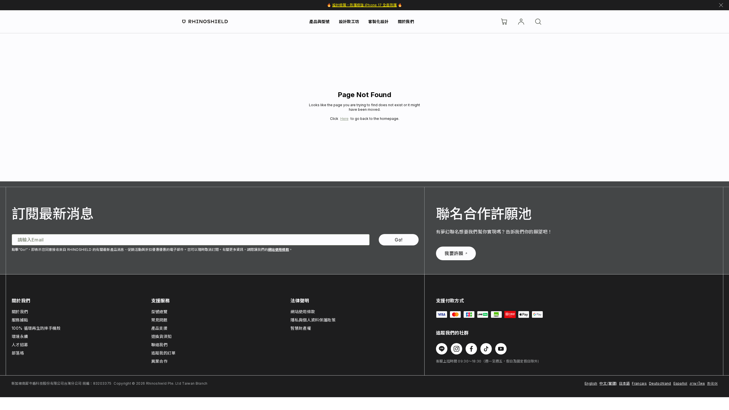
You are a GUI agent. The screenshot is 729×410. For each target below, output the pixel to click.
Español (680, 383)
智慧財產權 (300, 328)
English (591, 383)
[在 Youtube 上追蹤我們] (501, 348)
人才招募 (20, 344)
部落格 (18, 352)
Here (344, 118)
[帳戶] (521, 21)
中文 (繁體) (608, 383)
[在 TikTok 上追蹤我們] (486, 348)
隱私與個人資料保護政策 (312, 319)
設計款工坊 (349, 21)
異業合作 (159, 361)
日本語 (624, 383)
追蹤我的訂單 (163, 352)
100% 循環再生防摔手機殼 (36, 328)
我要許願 (454, 253)
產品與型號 (319, 21)
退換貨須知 (161, 336)
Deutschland (660, 383)
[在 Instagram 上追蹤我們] (456, 348)
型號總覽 (159, 311)
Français (639, 383)
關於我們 (406, 21)
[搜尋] (538, 21)
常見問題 (159, 319)
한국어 (712, 383)
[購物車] (504, 21)
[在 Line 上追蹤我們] (441, 348)
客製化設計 (378, 21)
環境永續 (20, 336)
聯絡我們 (159, 344)
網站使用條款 (278, 249)
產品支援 (159, 328)
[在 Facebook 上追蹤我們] (471, 348)
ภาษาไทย (697, 383)
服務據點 (20, 319)
